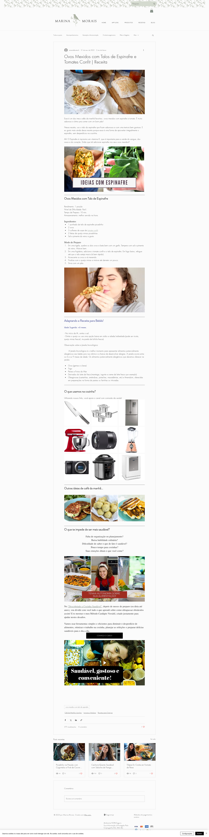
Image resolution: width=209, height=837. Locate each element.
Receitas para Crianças (105, 713)
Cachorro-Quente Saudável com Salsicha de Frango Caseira (102, 766)
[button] (151, 11)
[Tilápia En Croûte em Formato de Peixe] (140, 752)
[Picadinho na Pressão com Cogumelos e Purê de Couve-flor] (69, 752)
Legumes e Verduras (90, 713)
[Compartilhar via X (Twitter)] (71, 720)
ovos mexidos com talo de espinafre (77, 707)
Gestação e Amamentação (90, 35)
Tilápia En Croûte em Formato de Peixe (139, 766)
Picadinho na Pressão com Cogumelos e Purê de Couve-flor (68, 766)
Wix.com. (87, 815)
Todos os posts (57, 35)
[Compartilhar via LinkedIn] (76, 720)
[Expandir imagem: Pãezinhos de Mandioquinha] (114, 497)
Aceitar (199, 833)
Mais (135, 35)
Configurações (187, 833)
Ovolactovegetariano (109, 35)
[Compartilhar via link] (81, 720)
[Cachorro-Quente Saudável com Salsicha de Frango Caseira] (104, 752)
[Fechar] (206, 833)
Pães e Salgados (124, 35)
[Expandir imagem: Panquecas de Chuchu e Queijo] (87, 497)
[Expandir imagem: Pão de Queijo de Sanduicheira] (141, 497)
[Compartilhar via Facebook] (65, 720)
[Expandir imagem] (87, 402)
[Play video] (104, 169)
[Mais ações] (143, 50)
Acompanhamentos (72, 35)
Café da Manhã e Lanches (73, 713)
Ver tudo (153, 739)
